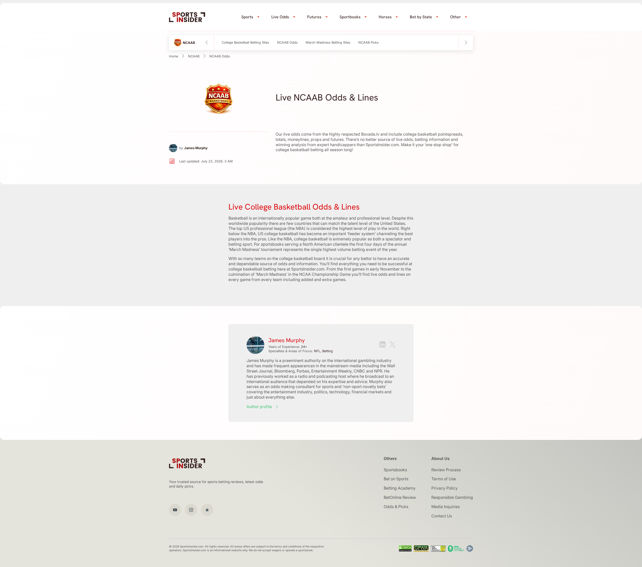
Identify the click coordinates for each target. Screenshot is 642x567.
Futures (314, 17)
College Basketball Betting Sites (245, 42)
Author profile (259, 406)
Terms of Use (443, 478)
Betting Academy (400, 488)
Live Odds (280, 17)
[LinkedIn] (382, 345)
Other (455, 17)
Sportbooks (350, 17)
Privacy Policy (444, 488)
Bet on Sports (396, 478)
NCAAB (193, 56)
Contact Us (441, 515)
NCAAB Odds (287, 42)
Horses (385, 17)
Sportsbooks (395, 469)
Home (173, 56)
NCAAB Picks (368, 42)
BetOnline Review (400, 497)
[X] (392, 345)
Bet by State (421, 17)
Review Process (446, 469)
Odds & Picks (396, 506)
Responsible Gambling (452, 497)
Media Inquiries (445, 506)
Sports (247, 17)
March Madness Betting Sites (328, 42)
